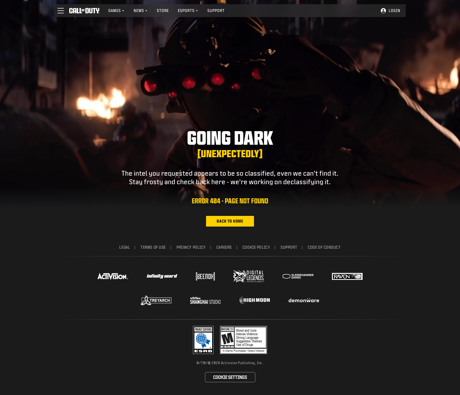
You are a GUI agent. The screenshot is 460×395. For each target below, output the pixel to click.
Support (216, 11)
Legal (124, 247)
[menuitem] (116, 10)
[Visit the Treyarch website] (156, 300)
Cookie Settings (230, 377)
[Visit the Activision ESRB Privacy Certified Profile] (203, 340)
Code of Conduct (324, 247)
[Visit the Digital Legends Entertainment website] (248, 276)
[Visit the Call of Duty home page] (84, 10)
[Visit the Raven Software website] (347, 276)
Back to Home (230, 221)
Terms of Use (153, 247)
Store (163, 11)
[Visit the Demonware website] (304, 300)
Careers (224, 247)
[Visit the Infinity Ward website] (162, 276)
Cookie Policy (256, 247)
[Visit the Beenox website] (205, 276)
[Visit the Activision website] (112, 276)
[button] (60, 11)
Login (394, 11)
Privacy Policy (191, 247)
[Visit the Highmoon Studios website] (254, 300)
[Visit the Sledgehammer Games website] (298, 276)
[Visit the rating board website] (243, 340)
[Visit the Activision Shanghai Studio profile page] (205, 300)
